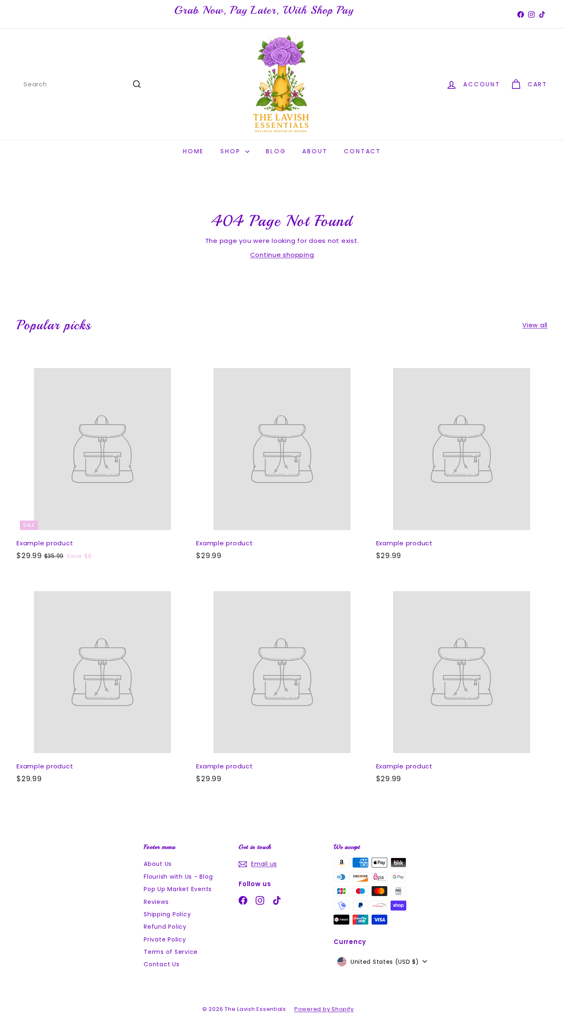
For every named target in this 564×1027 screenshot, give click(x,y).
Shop (231, 151)
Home (193, 151)
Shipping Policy (167, 914)
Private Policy (165, 939)
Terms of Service (171, 952)
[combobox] (83, 84)
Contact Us (162, 964)
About (314, 151)
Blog (276, 151)
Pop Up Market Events (178, 889)
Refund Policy (165, 926)
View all (534, 325)
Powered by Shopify (324, 1009)
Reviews (156, 902)
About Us (158, 864)
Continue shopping (282, 254)
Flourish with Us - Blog (178, 876)
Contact (362, 151)
